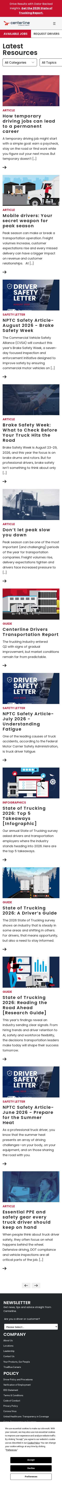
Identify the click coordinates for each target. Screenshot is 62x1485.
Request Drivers (46, 34)
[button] (54, 23)
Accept (31, 1460)
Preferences (31, 1476)
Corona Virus (10, 1411)
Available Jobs (15, 34)
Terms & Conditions (13, 1395)
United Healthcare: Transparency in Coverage (26, 1416)
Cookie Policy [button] (33, 1443)
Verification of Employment (17, 1385)
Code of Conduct (11, 1401)
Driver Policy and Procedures (18, 1379)
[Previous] (26, 1285)
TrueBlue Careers (12, 1367)
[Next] (36, 1285)
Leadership (8, 1351)
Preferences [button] (11, 1450)
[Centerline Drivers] (16, 23)
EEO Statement (10, 1390)
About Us (8, 1340)
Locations (8, 1346)
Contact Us (8, 1356)
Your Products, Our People (16, 1362)
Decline (31, 1468)
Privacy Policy (10, 1406)
